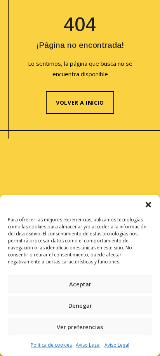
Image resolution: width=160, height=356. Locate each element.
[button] (148, 205)
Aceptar (80, 284)
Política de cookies (51, 345)
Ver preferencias (80, 327)
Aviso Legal (88, 345)
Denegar (80, 305)
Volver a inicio (80, 102)
